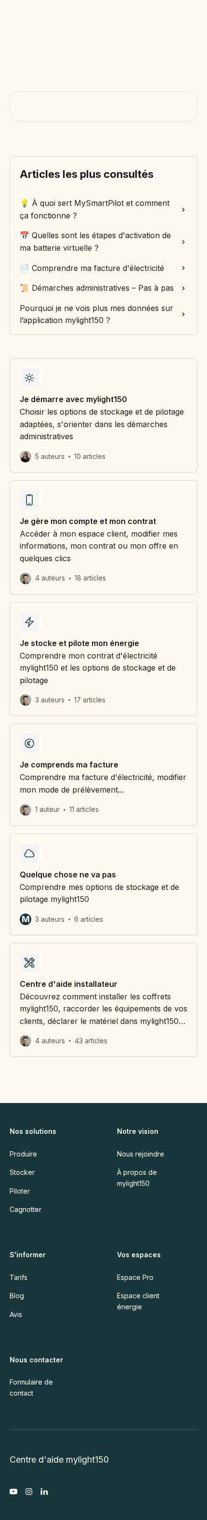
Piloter (20, 1191)
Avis (16, 1314)
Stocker (22, 1172)
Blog (17, 1295)
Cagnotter (25, 1209)
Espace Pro (135, 1277)
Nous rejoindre (140, 1154)
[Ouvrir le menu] (188, 17)
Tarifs (18, 1277)
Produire (23, 1154)
